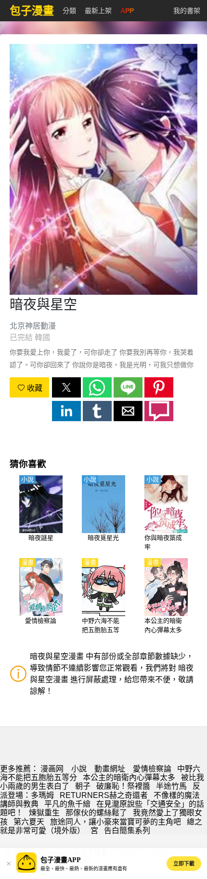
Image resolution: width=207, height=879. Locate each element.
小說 (79, 769)
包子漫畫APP (60, 860)
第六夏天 (28, 822)
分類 (69, 10)
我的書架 (186, 10)
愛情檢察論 (152, 769)
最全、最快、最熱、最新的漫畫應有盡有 (83, 868)
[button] (66, 387)
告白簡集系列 (127, 830)
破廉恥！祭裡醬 (123, 786)
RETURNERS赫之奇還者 (104, 795)
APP (127, 10)
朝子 (83, 786)
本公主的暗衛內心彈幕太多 (129, 777)
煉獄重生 (44, 813)
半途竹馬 (171, 786)
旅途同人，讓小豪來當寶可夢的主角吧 (115, 822)
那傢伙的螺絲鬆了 (96, 813)
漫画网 (52, 769)
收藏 (33, 388)
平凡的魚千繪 (67, 804)
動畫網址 (109, 769)
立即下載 (183, 863)
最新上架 (98, 10)
